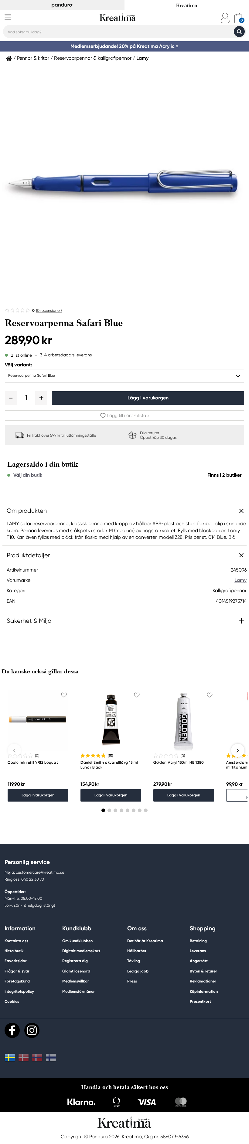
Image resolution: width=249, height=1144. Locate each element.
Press (132, 981)
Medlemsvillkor (75, 981)
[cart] (238, 18)
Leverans (198, 951)
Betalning (198, 941)
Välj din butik (27, 475)
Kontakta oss (16, 941)
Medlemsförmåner (78, 991)
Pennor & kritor (33, 58)
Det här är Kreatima (145, 941)
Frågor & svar (17, 971)
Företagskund (17, 981)
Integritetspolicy (19, 991)
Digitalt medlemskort (81, 951)
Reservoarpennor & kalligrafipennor (92, 58)
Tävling (133, 961)
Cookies (12, 1001)
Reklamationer (203, 981)
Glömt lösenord (76, 971)
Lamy (142, 58)
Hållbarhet (136, 951)
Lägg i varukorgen (148, 398)
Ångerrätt (199, 961)
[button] (11, 398)
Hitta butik (14, 951)
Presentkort (200, 1001)
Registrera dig (75, 961)
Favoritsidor (16, 961)
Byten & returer (203, 971)
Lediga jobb (137, 971)
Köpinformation (204, 991)
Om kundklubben (77, 941)
